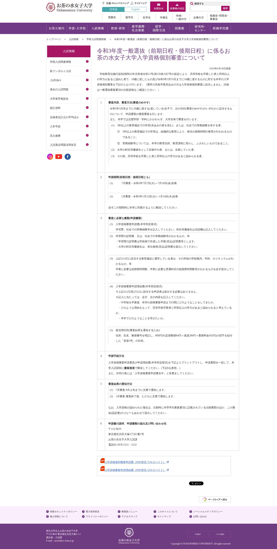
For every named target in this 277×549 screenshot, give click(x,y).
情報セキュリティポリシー (63, 511)
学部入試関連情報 (96, 39)
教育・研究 (118, 28)
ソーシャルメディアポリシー (208, 511)
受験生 (111, 17)
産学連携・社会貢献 (138, 28)
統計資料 (55, 107)
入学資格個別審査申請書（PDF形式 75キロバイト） (135, 462)
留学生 (129, 17)
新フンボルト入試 (60, 71)
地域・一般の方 (181, 17)
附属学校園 (220, 28)
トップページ (53, 39)
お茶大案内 (56, 28)
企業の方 (198, 17)
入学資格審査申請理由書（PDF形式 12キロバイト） (135, 470)
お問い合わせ (200, 516)
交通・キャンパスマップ (115, 3)
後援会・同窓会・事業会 (219, 17)
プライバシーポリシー (97, 516)
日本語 (113, 9)
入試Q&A (55, 80)
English (136, 9)
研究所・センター (200, 28)
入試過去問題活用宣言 (63, 144)
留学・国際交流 (159, 28)
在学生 (146, 17)
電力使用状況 (92, 511)
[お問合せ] (158, 7)
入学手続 (55, 126)
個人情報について (59, 516)
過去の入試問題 (59, 89)
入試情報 (97, 28)
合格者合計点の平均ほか (64, 117)
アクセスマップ (129, 516)
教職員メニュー (129, 511)
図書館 (179, 28)
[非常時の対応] (177, 7)
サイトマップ (138, 3)
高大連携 (55, 135)
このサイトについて (167, 511)
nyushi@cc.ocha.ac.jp (64, 541)
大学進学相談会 (59, 98)
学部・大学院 (77, 28)
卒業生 (163, 17)
